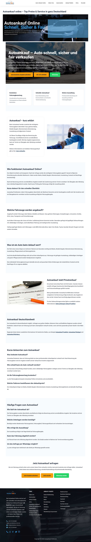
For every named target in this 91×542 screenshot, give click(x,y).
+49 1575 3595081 (41, 74)
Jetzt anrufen (47, 475)
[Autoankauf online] (10, 3)
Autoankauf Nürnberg (13, 334)
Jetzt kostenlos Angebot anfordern (21, 74)
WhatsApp (55, 74)
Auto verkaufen (20, 151)
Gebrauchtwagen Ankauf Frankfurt (65, 303)
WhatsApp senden (61, 475)
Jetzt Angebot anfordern (31, 475)
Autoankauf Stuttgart (75, 332)
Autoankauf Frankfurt (62, 332)
